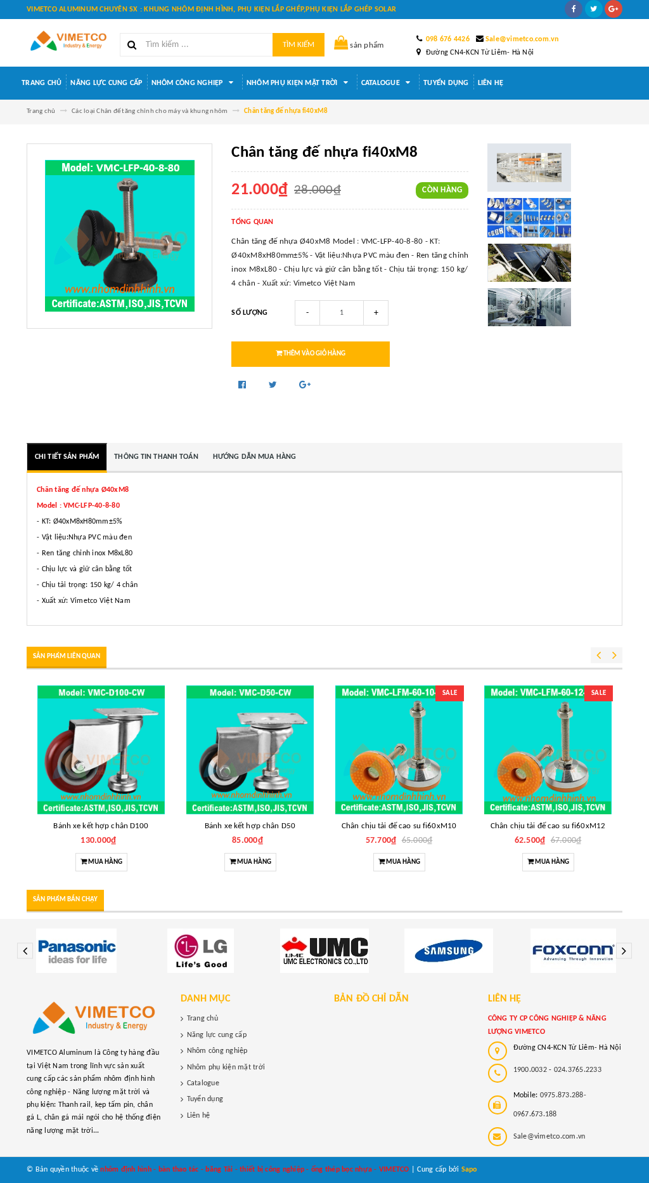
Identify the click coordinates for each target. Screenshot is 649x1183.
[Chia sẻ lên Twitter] (274, 385)
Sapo (469, 1169)
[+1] (305, 385)
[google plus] (613, 9)
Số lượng (249, 313)
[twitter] (594, 9)
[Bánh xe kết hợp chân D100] (101, 749)
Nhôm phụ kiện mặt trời (293, 83)
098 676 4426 (448, 39)
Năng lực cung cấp (106, 83)
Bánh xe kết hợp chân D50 (250, 826)
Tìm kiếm (298, 45)
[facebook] (573, 9)
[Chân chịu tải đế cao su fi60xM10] (399, 749)
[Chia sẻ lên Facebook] (243, 385)
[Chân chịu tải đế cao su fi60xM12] (548, 749)
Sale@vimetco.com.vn (522, 39)
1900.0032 (530, 1070)
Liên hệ (491, 83)
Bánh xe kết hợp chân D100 (100, 826)
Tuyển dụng (446, 83)
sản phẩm (366, 45)
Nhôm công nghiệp (188, 83)
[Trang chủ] (68, 41)
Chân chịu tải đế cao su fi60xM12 (548, 826)
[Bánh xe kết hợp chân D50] (250, 749)
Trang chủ (41, 83)
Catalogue (381, 83)
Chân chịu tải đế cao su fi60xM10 (399, 826)
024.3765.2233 (577, 1070)
